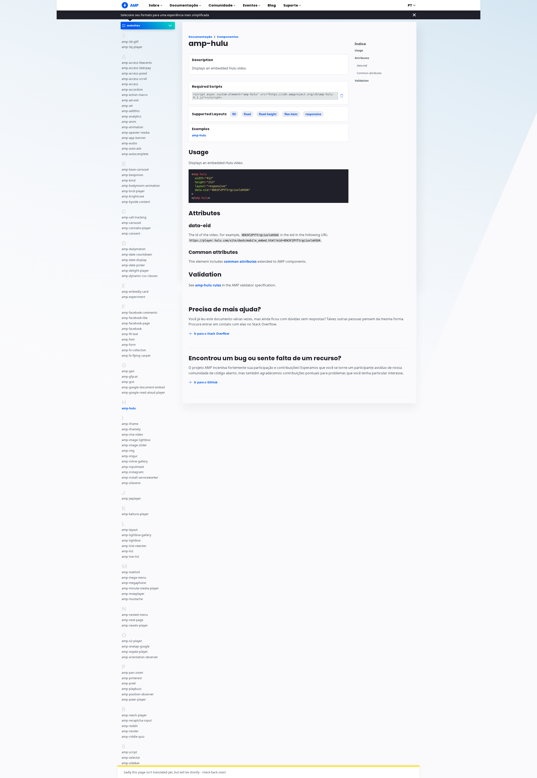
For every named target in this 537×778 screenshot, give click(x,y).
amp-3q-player (132, 47)
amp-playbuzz (132, 689)
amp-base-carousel (135, 169)
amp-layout (130, 529)
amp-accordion (132, 89)
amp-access (130, 84)
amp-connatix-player (136, 228)
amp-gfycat (130, 376)
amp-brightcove (133, 196)
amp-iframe (130, 424)
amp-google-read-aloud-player (143, 392)
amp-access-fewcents (137, 62)
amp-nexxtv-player (135, 625)
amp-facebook (132, 328)
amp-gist (128, 382)
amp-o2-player (132, 641)
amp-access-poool (134, 73)
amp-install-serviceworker (140, 477)
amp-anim (129, 122)
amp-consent (131, 233)
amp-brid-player (133, 191)
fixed (247, 114)
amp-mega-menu (134, 577)
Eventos (250, 5)
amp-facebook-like (134, 318)
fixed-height (267, 114)
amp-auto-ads (131, 148)
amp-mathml (131, 572)
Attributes (362, 58)
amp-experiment (133, 297)
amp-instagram (132, 472)
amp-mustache (132, 599)
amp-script (129, 752)
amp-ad (127, 105)
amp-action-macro (134, 95)
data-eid (362, 65)
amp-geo (128, 371)
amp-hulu (129, 408)
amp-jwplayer (131, 498)
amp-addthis (131, 111)
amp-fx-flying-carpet (136, 355)
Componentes (228, 37)
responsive (313, 114)
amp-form (129, 345)
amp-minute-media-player (140, 588)
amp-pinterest (132, 678)
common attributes (240, 261)
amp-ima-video (132, 434)
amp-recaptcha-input (137, 720)
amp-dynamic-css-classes (140, 276)
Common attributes (369, 73)
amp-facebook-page (136, 323)
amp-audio (129, 143)
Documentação (184, 5)
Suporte (290, 5)
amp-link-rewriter (134, 546)
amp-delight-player (135, 270)
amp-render (130, 731)
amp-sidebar (131, 763)
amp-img (128, 451)
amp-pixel (129, 683)
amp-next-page (132, 620)
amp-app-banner (134, 138)
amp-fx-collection (134, 350)
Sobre (154, 5)
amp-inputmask (133, 467)
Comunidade (221, 5)
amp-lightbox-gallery (136, 535)
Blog (272, 5)
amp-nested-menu (135, 614)
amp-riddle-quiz (133, 737)
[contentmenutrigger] (383, 45)
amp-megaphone (134, 583)
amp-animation (132, 127)
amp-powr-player (134, 699)
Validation (362, 80)
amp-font (128, 339)
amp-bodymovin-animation (141, 186)
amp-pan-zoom (132, 673)
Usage (359, 50)
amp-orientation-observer (140, 657)
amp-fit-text (130, 334)
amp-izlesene (131, 483)
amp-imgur (130, 456)
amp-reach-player (134, 715)
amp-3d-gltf (130, 41)
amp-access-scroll (134, 79)
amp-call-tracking (134, 217)
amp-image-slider (134, 445)
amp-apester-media (136, 132)
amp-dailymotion (134, 249)
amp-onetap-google (136, 646)
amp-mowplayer (133, 593)
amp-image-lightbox (136, 440)
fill (234, 114)
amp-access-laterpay (136, 68)
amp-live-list (130, 556)
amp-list (127, 551)
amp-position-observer (138, 694)
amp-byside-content (136, 202)
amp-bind (129, 180)
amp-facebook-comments (139, 312)
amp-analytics (131, 116)
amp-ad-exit (130, 100)
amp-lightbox (131, 540)
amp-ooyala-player (135, 652)
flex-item (290, 114)
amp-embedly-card (135, 291)
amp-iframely (131, 429)
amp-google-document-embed (143, 387)
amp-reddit (130, 726)
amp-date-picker (133, 265)
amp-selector (131, 758)
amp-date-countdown (137, 254)
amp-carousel (131, 223)
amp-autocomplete (135, 154)
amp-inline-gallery (135, 461)
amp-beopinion (132, 175)
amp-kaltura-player (135, 514)
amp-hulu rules (208, 285)
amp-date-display (134, 260)
